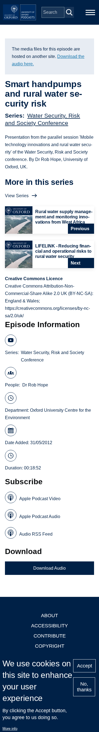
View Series (17, 195)
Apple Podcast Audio (39, 516)
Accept (84, 666)
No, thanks (84, 686)
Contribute (50, 636)
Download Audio (49, 568)
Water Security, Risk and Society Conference (52, 356)
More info (9, 729)
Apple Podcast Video (40, 498)
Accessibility (49, 625)
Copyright (49, 646)
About (49, 615)
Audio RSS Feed (36, 534)
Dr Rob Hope (35, 385)
